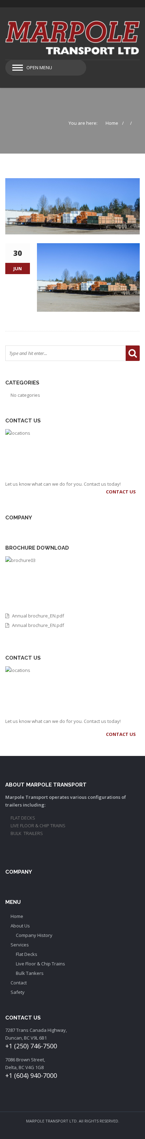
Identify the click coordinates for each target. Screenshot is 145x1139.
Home (112, 123)
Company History (34, 935)
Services (20, 944)
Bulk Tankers (30, 973)
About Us (20, 926)
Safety (18, 992)
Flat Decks (26, 954)
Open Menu (39, 67)
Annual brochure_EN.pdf (38, 616)
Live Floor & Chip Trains (40, 963)
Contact (19, 982)
